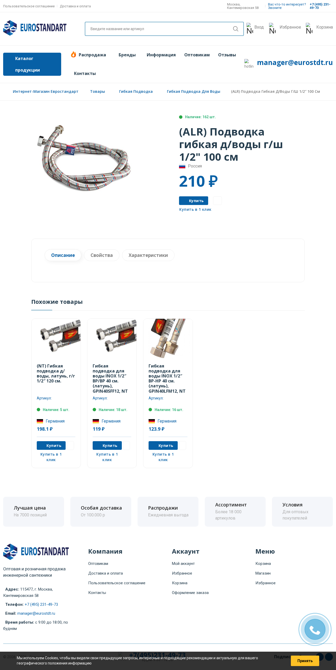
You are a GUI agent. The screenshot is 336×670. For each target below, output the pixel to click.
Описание (63, 255)
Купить (196, 200)
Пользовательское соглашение (29, 6)
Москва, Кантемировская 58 (243, 6)
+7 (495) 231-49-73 (41, 604)
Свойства (102, 255)
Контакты (85, 73)
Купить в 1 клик (195, 209)
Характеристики (148, 255)
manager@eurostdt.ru (295, 62)
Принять (305, 661)
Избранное (182, 573)
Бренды (127, 55)
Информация (161, 55)
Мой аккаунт (183, 563)
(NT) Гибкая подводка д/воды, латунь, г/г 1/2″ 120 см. (56, 373)
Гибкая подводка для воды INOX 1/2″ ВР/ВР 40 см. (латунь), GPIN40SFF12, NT (110, 378)
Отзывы (227, 55)
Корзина (179, 583)
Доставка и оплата (75, 6)
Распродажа (92, 55)
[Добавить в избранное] (217, 200)
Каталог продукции (27, 64)
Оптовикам (197, 55)
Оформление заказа (190, 592)
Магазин (263, 573)
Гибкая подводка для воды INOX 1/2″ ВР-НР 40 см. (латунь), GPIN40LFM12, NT (167, 378)
